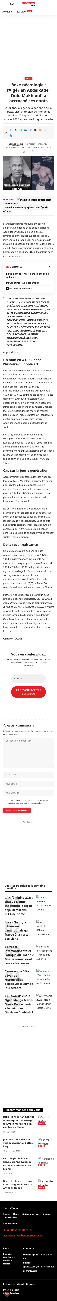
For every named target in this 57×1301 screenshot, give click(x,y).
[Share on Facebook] (11, 130)
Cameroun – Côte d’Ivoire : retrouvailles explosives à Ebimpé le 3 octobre (19, 979)
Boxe (28, 78)
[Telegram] (27, 1230)
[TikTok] (20, 1230)
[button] (6, 4)
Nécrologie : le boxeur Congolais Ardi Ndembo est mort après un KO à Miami (17, 1163)
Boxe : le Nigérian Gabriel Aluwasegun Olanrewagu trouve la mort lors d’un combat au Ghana (18, 1122)
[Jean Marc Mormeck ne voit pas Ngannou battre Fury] (46, 1142)
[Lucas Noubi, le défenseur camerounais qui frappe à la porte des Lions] (44, 928)
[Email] (40, 130)
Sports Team (10, 1208)
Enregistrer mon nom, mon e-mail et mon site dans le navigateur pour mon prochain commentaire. (28, 801)
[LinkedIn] (23, 1230)
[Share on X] (15, 130)
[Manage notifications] (7, 1294)
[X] (8, 1230)
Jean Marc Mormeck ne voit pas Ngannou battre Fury (18, 1143)
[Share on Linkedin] (25, 130)
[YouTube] (12, 1230)
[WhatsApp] (31, 1230)
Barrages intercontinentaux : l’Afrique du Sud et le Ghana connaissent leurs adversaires (19, 955)
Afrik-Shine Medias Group (30, 1235)
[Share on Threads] (35, 130)
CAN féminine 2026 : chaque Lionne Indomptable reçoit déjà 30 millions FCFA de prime (19, 906)
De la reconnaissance (20, 288)
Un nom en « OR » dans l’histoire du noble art (27, 275)
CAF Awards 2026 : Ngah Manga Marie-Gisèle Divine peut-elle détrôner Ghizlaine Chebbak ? (19, 1004)
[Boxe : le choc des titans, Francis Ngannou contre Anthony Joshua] (46, 1184)
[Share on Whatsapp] (20, 130)
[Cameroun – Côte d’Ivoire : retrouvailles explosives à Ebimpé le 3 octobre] (44, 977)
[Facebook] (4, 1230)
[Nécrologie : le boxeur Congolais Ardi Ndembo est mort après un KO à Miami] (46, 1161)
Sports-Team (9, 1235)
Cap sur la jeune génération (24, 282)
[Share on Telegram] (30, 130)
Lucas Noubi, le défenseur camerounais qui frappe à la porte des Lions (16, 930)
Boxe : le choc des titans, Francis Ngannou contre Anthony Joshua (17, 1184)
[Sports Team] (29, 4)
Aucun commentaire (16, 147)
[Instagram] (16, 1230)
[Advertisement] (28, 45)
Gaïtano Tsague (16, 144)
